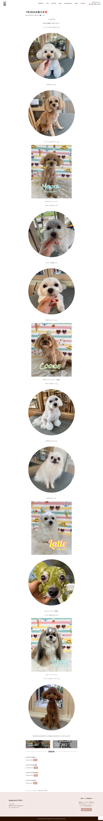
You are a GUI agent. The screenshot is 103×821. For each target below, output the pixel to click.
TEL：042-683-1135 (14, 807)
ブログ (43, 15)
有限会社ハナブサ (86, 809)
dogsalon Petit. (51, 818)
